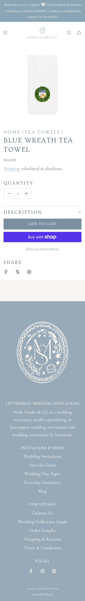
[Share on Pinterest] (29, 272)
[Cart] (79, 33)
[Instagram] (42, 571)
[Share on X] (17, 272)
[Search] (69, 33)
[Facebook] (31, 571)
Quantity (18, 183)
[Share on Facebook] (6, 272)
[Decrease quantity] (9, 193)
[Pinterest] (54, 571)
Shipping (12, 168)
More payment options (42, 248)
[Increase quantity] (26, 193)
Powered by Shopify (42, 594)
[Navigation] (5, 33)
